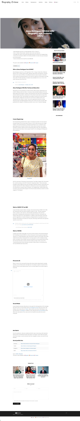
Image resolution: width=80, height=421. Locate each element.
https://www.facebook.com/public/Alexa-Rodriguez (30, 343)
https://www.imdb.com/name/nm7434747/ (29, 350)
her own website (42, 310)
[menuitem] (56, 2)
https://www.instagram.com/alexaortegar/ (28, 348)
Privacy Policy (18, 414)
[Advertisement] (40, 11)
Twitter (26, 309)
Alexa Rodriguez (21, 84)
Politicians (50, 2)
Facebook (23, 310)
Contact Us (21, 414)
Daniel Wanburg (37, 38)
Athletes (26, 2)
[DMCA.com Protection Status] (18, 413)
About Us (14, 414)
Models (46, 2)
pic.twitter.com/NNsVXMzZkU (27, 224)
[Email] (8, 62)
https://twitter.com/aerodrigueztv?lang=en (28, 345)
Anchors (40, 28)
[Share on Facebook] (8, 54)
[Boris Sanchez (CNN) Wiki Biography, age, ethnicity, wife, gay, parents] (43, 370)
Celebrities (40, 2)
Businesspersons (33, 2)
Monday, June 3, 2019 (29, 84)
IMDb (17, 353)
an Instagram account (34, 307)
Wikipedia (21, 353)
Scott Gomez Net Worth (58, 62)
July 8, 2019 (30, 227)
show (18, 65)
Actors (23, 2)
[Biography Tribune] (10, 2)
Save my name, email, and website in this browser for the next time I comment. (26, 400)
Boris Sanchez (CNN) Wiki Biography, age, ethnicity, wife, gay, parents (43, 375)
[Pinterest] (8, 59)
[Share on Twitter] (8, 57)
